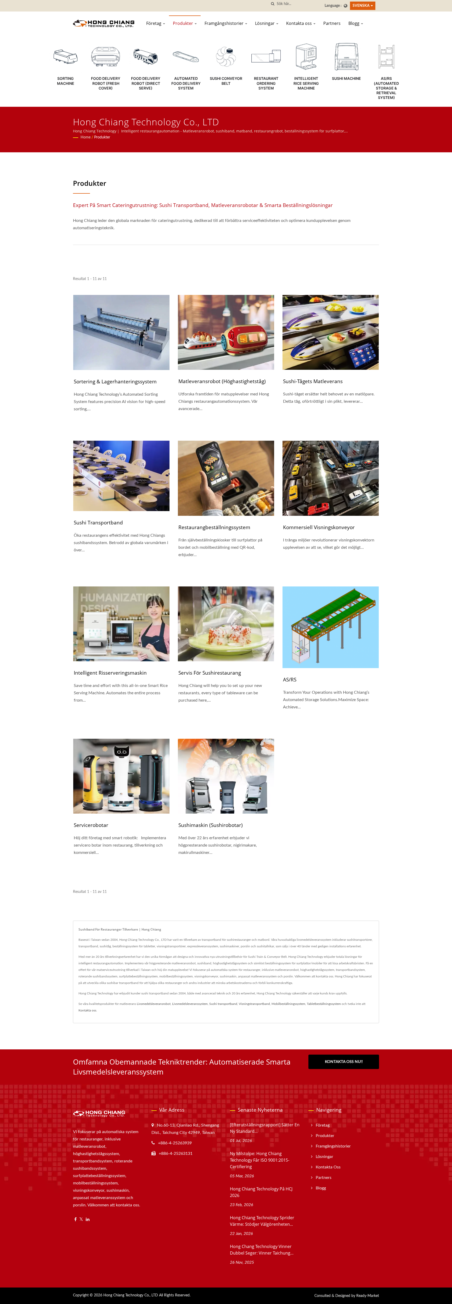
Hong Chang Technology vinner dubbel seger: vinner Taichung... (261, 1250)
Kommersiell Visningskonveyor (319, 527)
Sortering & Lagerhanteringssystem (115, 381)
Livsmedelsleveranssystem (190, 1003)
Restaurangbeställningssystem (214, 527)
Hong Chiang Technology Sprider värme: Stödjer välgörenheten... (262, 1221)
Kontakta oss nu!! (344, 1062)
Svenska (361, 6)
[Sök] (273, 4)
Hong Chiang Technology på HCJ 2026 (261, 1192)
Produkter (183, 23)
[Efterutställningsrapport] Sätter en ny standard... (265, 1128)
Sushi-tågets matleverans (313, 381)
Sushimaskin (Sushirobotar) (210, 825)
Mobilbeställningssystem (288, 1003)
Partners (332, 23)
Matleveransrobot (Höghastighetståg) (222, 381)
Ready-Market (367, 1296)
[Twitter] (81, 1220)
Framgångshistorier (225, 23)
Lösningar (265, 23)
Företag (154, 23)
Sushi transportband (98, 522)
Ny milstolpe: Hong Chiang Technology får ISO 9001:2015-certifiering (259, 1160)
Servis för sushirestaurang (209, 672)
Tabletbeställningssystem (324, 1003)
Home (86, 137)
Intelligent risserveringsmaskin (110, 672)
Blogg (354, 23)
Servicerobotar (91, 825)
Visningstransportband (254, 1003)
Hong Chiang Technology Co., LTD (130, 1295)
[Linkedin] (87, 1220)
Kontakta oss (299, 23)
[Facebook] (75, 1220)
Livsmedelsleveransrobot (154, 1003)
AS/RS (289, 679)
